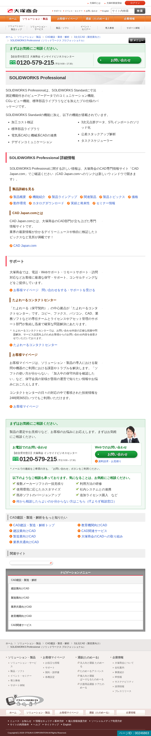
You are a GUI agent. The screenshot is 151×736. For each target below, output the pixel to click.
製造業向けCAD (24, 536)
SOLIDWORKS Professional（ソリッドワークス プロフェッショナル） (48, 647)
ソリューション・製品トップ (16, 27)
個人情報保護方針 (77, 721)
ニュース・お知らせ (20, 721)
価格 (135, 197)
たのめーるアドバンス (92, 671)
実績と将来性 (80, 203)
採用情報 (119, 686)
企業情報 (129, 18)
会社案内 (119, 667)
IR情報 (118, 677)
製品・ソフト (62, 28)
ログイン (135, 3)
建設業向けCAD (24, 531)
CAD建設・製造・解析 (24, 580)
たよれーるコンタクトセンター (35, 345)
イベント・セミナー (74, 11)
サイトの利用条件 (19, 724)
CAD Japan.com (24, 245)
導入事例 (109, 28)
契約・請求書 (52, 672)
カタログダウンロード (48, 203)
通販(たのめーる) (88, 657)
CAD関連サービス (94, 531)
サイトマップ (52, 724)
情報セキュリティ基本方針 (50, 721)
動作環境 (19, 203)
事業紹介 (119, 672)
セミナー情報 (105, 203)
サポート (58, 11)
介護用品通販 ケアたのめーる (92, 686)
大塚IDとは (95, 3)
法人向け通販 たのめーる (92, 664)
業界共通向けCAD (26, 542)
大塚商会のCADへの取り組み (102, 536)
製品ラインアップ (64, 197)
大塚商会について (124, 662)
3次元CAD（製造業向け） (88, 643)
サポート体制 (133, 28)
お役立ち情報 (52, 662)
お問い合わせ (92, 11)
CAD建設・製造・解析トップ (34, 525)
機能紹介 (39, 197)
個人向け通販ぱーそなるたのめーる (92, 677)
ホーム (13, 18)
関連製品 (90, 197)
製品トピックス (114, 197)
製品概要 (19, 197)
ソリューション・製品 (35, 18)
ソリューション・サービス (39, 27)
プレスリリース (123, 691)
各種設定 (50, 677)
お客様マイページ (67, 18)
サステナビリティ (124, 681)
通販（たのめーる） (98, 18)
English (105, 11)
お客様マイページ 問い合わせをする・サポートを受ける (54, 290)
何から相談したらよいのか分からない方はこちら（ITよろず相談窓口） (66, 501)
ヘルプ (36, 724)
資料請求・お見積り (109, 461)
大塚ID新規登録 (114, 3)
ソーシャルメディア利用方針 (106, 721)
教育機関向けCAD (94, 525)
